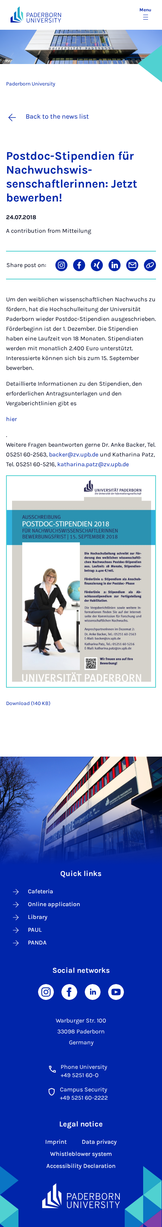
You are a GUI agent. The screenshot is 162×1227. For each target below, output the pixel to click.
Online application (54, 904)
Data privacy (99, 1141)
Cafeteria (40, 891)
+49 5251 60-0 (80, 1075)
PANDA (37, 942)
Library (37, 916)
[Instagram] (46, 991)
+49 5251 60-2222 (84, 1097)
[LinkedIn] (93, 991)
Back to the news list (57, 116)
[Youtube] (116, 991)
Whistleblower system (81, 1153)
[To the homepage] (36, 14)
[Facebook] (69, 991)
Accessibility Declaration (81, 1165)
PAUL (35, 929)
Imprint (56, 1141)
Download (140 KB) (28, 703)
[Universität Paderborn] (81, 1195)
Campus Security (83, 1089)
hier (11, 419)
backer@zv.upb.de (73, 454)
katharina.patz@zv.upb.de (93, 464)
